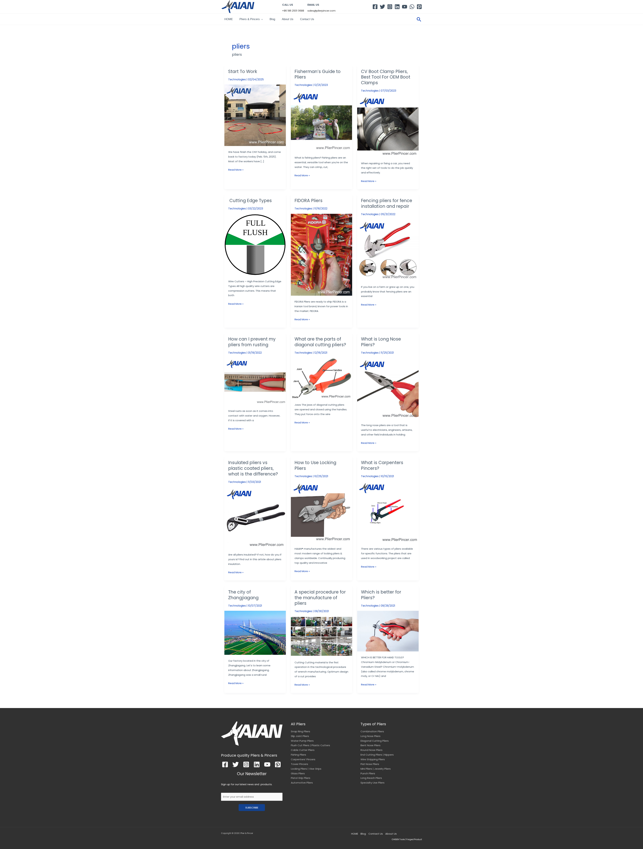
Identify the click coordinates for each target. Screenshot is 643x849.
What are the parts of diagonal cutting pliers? (320, 342)
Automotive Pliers (302, 782)
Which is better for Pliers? (381, 595)
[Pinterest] (419, 6)
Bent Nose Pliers (370, 745)
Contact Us (307, 19)
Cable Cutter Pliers (302, 750)
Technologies (237, 79)
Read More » (235, 169)
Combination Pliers (372, 731)
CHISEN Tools (398, 839)
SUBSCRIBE (251, 807)
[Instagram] (389, 6)
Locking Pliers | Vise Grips (306, 768)
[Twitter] (382, 6)
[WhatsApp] (412, 6)
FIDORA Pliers (309, 201)
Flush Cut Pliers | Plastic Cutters (310, 745)
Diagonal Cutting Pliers (375, 741)
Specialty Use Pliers (372, 782)
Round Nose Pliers (371, 750)
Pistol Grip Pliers (300, 778)
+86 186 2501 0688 (293, 10)
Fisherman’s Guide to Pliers (318, 74)
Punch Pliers (368, 773)
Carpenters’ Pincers (303, 759)
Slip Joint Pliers (300, 736)
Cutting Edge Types (250, 201)
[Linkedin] (397, 6)
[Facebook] (375, 6)
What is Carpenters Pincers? (382, 465)
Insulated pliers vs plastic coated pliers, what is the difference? (253, 468)
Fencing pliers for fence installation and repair (386, 203)
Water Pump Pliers (302, 741)
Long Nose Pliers (370, 736)
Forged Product (414, 839)
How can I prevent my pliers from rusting (252, 342)
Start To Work (242, 71)
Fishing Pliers (298, 754)
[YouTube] (404, 6)
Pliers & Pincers (249, 19)
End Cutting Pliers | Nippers (377, 754)
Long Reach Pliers (371, 778)
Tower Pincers (299, 764)
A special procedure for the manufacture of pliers (320, 597)
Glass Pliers (298, 773)
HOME (228, 19)
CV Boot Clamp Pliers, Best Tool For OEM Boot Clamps (385, 77)
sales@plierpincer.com (321, 10)
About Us (287, 19)
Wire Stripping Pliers (373, 759)
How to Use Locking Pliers (315, 465)
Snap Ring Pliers (300, 731)
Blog (272, 19)
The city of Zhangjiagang (243, 595)
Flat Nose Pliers (370, 764)
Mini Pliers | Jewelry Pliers (376, 768)
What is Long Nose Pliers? (381, 342)
